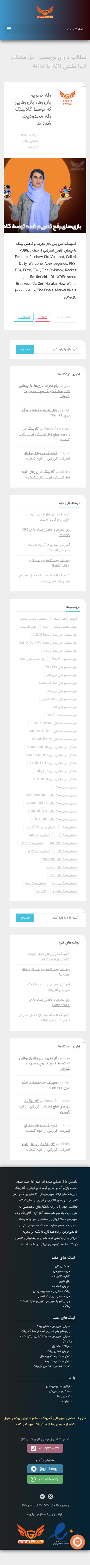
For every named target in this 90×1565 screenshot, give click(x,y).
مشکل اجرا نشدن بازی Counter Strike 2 (51, 755)
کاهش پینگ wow (39, 851)
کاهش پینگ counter (63, 843)
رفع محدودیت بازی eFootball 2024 (54, 739)
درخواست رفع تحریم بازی (54, 1356)
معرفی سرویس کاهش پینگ (53, 1326)
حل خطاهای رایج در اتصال (54, 1296)
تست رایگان (62, 1266)
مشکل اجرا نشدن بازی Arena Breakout (52, 747)
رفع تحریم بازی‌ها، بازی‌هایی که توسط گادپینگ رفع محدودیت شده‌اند (32, 109)
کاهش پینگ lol (67, 851)
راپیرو (30, 1514)
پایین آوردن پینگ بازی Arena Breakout (51, 795)
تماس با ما (63, 1396)
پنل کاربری (64, 1281)
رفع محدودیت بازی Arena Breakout (53, 723)
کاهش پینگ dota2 (32, 843)
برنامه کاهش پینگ (65, 626)
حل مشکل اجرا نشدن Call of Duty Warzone (48, 642)
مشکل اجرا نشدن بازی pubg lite (56, 771)
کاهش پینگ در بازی (64, 883)
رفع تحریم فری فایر (65, 707)
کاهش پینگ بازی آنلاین (62, 867)
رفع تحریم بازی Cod (33, 658)
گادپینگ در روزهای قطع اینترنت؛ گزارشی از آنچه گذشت (44, 434)
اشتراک (25, 317)
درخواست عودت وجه (57, 1361)
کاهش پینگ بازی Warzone (59, 859)
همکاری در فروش (59, 1391)
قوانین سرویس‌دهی (58, 1386)
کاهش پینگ (30, 141)
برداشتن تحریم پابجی (33, 618)
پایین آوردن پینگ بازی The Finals (55, 819)
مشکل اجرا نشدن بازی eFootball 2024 (52, 763)
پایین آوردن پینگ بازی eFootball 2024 (52, 811)
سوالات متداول (61, 1346)
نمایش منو (74, 29)
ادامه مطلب (64, 318)
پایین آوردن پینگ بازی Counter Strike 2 (51, 803)
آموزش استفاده (61, 1286)
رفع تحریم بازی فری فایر (62, 675)
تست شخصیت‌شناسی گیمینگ (51, 1366)
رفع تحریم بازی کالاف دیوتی (59, 699)
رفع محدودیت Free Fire (62, 715)
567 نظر (33, 147)
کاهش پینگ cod (39, 835)
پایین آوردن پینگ (66, 787)
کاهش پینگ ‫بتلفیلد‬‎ (64, 891)
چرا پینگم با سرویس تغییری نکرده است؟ (45, 1301)
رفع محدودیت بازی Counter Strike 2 (53, 731)
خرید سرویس (61, 1271)
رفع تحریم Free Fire (64, 658)
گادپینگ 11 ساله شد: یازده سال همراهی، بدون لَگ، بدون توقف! (43, 578)
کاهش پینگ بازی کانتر (63, 875)
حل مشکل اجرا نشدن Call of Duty (54, 634)
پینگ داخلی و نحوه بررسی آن (51, 1291)
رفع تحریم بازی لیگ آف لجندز (58, 683)
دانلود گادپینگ (61, 1276)
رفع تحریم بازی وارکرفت (62, 691)
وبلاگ (66, 1306)
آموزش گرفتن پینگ (65, 618)
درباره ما (65, 1401)
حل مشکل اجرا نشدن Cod (60, 650)
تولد (45, 626)
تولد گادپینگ (28, 626)
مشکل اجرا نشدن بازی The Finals (55, 779)
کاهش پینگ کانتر (35, 883)
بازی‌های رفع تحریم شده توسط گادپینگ (45, 1331)
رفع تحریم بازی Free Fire (61, 666)
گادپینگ (41, 891)
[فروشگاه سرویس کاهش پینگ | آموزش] (45, 11)
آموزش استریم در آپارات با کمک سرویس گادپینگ (49, 547)
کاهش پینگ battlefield (41, 827)
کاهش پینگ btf (67, 835)
